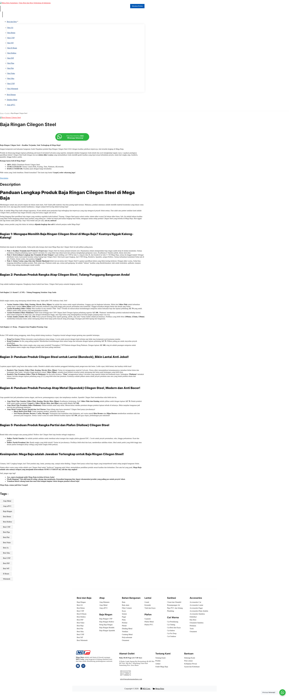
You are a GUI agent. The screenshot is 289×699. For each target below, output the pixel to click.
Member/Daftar (137, 6)
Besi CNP (11, 38)
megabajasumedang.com (133, 679)
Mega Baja (159, 689)
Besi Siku (10, 78)
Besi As (6, 548)
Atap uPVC (11, 105)
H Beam (6, 574)
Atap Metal (7, 501)
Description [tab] (4, 178)
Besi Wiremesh (12, 89)
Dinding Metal (12, 100)
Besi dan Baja (12, 22)
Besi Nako (11, 73)
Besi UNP (11, 83)
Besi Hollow (11, 53)
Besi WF (10, 43)
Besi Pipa (10, 63)
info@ (122, 679)
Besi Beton (11, 33)
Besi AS (10, 28)
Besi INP (10, 58)
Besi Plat (10, 68)
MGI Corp (146, 689)
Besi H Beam (12, 48)
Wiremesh (6, 579)
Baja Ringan (11, 95)
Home (2, 113)
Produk (7, 113)
